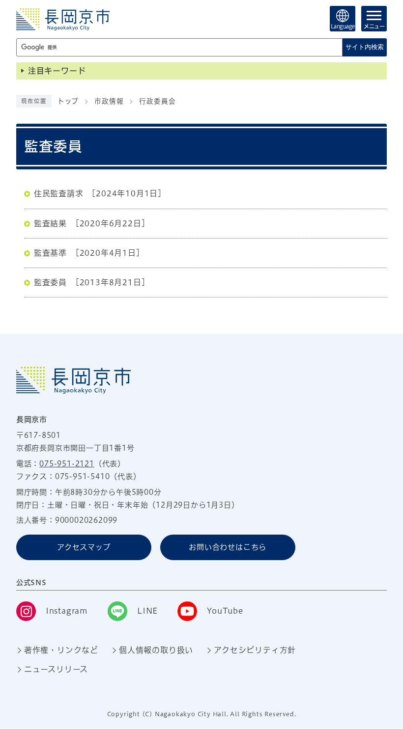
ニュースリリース (56, 669)
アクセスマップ (84, 547)
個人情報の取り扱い (156, 650)
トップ (68, 101)
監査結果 (50, 223)
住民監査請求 (59, 193)
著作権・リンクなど (61, 650)
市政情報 (108, 101)
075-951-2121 (66, 463)
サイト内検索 (364, 47)
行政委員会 (157, 101)
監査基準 (50, 253)
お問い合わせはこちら (227, 547)
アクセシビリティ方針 (255, 650)
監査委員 (50, 282)
